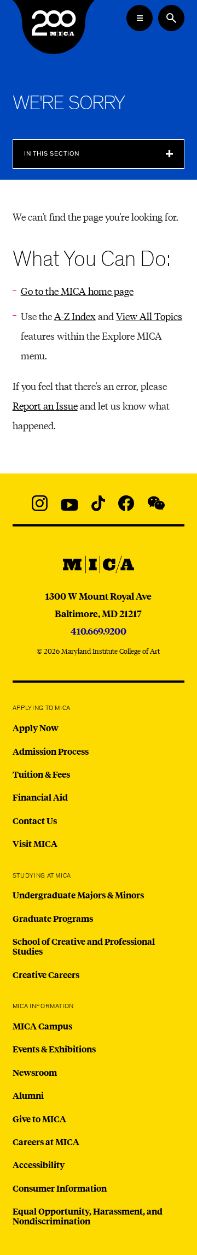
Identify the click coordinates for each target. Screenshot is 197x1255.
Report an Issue (45, 405)
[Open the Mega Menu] (139, 18)
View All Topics (149, 316)
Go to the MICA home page (77, 291)
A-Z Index (75, 316)
